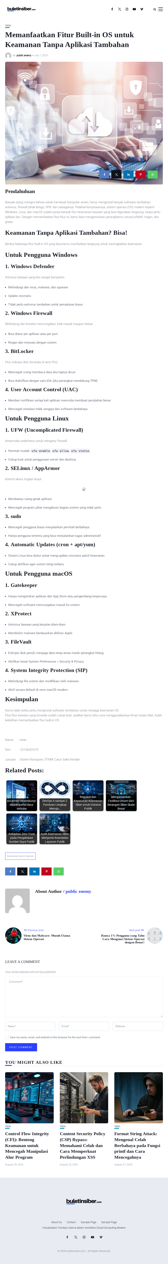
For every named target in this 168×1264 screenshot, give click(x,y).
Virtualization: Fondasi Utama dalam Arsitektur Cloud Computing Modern (84, 1227)
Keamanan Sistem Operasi (20, 856)
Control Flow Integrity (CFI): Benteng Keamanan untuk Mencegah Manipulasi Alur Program (27, 1145)
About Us (56, 1222)
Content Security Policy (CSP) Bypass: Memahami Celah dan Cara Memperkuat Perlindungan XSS (82, 1145)
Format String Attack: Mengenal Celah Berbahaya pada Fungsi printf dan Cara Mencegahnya (137, 1145)
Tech (8, 26)
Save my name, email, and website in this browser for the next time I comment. (55, 1037)
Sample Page (88, 1222)
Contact (71, 1222)
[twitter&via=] (116, 175)
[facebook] (104, 175)
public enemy (24, 55)
